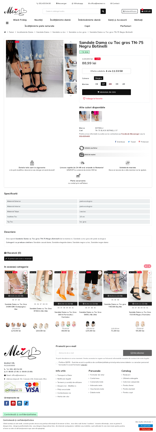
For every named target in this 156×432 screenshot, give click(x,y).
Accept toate (145, 426)
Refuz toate (146, 429)
